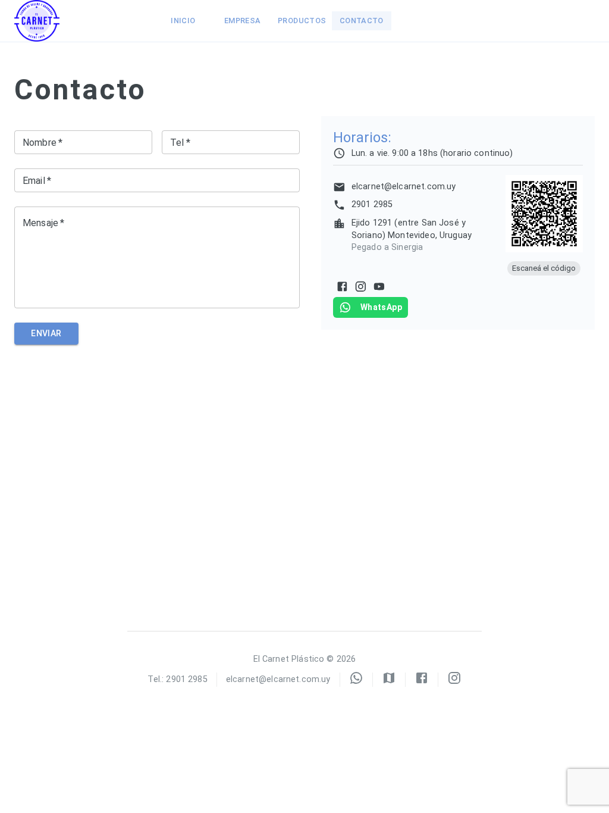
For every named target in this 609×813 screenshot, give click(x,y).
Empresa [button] (242, 20)
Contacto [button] (362, 20)
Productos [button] (302, 20)
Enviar (46, 333)
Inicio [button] (183, 20)
